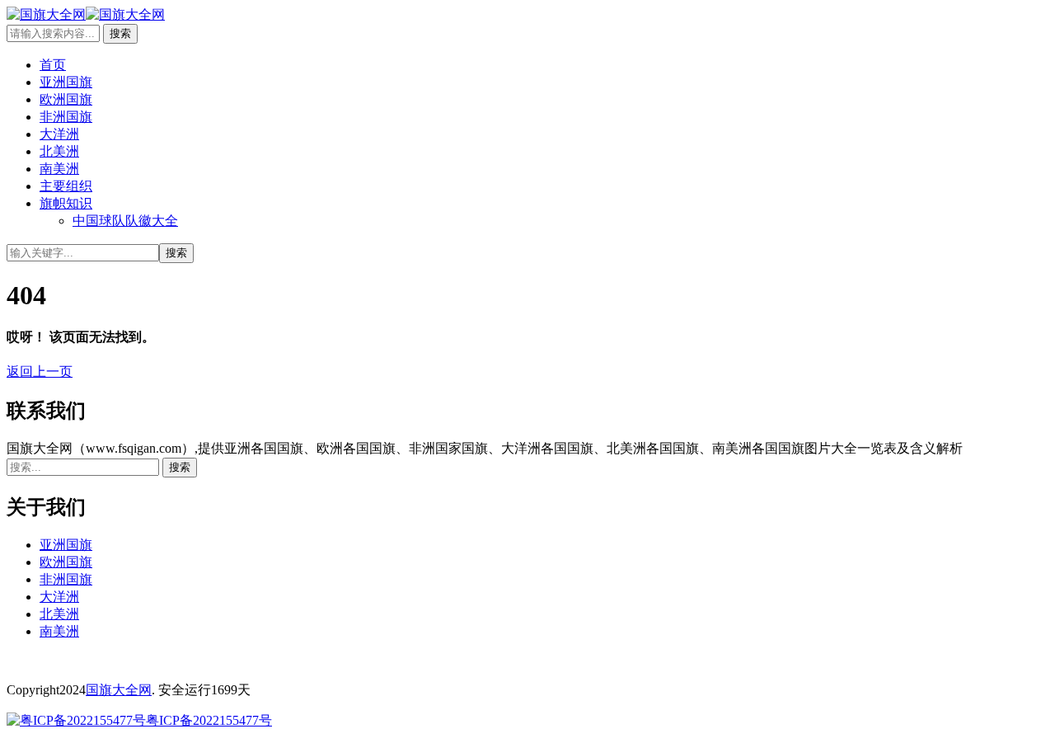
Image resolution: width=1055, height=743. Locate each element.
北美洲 (59, 151)
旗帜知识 (66, 203)
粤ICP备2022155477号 (209, 720)
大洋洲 (59, 134)
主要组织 (66, 186)
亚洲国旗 (66, 82)
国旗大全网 (119, 690)
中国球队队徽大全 (125, 221)
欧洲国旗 (66, 99)
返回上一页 (40, 371)
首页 (53, 65)
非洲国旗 (66, 117)
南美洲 (59, 169)
